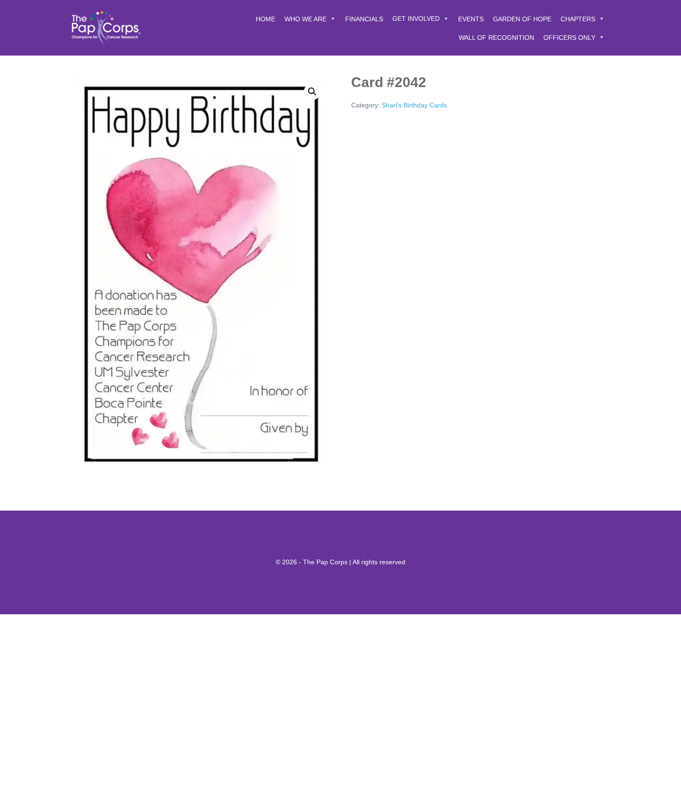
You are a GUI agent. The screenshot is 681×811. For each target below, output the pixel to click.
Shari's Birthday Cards (414, 105)
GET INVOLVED (416, 18)
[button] (312, 91)
